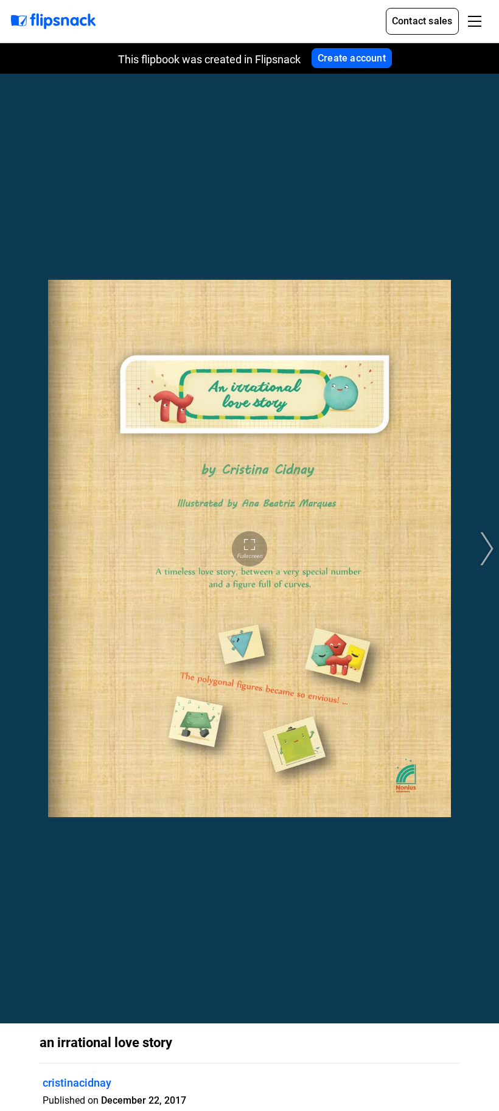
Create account (352, 58)
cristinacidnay (77, 1082)
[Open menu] (474, 21)
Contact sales (422, 21)
